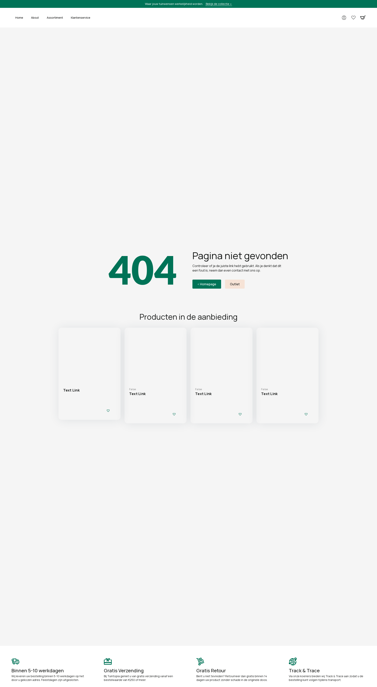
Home (19, 17)
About (35, 17)
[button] (108, 410)
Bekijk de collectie (217, 4)
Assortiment (55, 17)
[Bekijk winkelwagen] (363, 17)
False (132, 389)
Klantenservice (80, 17)
